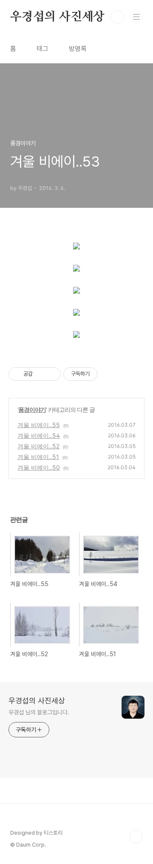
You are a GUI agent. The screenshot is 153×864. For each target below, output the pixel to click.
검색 (117, 17)
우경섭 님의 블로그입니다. (38, 712)
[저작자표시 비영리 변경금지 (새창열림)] (108, 374)
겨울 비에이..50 (38, 467)
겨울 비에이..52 (38, 446)
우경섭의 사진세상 (57, 17)
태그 (42, 49)
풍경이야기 (32, 409)
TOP (136, 836)
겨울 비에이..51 (38, 456)
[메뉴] (136, 16)
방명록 (78, 49)
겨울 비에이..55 (38, 424)
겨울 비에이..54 (38, 435)
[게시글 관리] (51, 374)
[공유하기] (40, 374)
